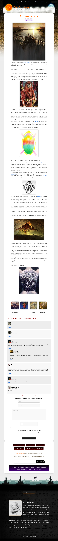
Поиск (38, 461)
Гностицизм (21, 467)
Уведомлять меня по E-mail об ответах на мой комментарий (29, 430)
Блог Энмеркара (21, 7)
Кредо (22, 1)
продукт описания (26, 62)
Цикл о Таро (30, 448)
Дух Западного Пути (29, 1)
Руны (34, 469)
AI (43, 461)
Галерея (42, 1)
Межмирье (43, 467)
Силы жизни (26, 123)
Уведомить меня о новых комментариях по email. (29, 432)
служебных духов (35, 77)
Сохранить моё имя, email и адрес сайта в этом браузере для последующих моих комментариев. (29, 427)
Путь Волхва (37, 1)
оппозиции (13, 174)
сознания (37, 121)
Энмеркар (15, 351)
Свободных (43, 162)
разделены (39, 196)
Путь (30, 469)
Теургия (39, 469)
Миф (31, 20)
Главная (17, 1)
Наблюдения (24, 469)
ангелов (42, 77)
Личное (32, 467)
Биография (30, 445)
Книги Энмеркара (19, 445)
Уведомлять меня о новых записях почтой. (29, 435)
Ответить (9, 327)
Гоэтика (27, 467)
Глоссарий (40, 445)
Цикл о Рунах (19, 448)
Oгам (15, 467)
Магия (27, 20)
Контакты (39, 448)
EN (55, 2)
